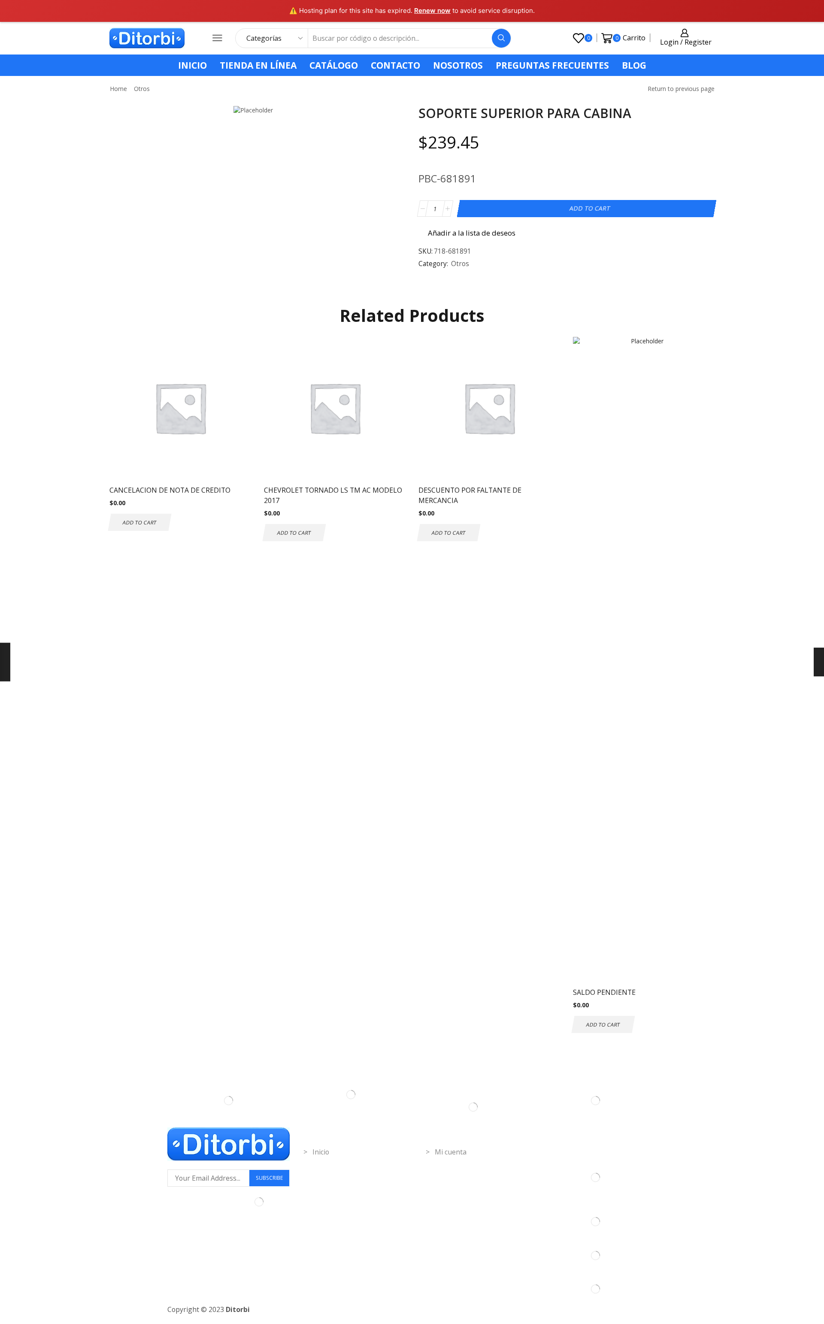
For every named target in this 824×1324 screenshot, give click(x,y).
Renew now (432, 10)
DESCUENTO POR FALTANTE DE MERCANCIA (469, 495)
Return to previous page (681, 89)
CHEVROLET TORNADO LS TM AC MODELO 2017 (333, 495)
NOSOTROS (458, 65)
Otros (142, 89)
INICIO (192, 65)
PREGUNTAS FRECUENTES (552, 65)
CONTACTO (395, 65)
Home (118, 89)
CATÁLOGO (333, 65)
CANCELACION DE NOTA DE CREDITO (169, 490)
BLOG (634, 65)
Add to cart (590, 208)
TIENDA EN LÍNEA (258, 65)
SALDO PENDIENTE (604, 992)
